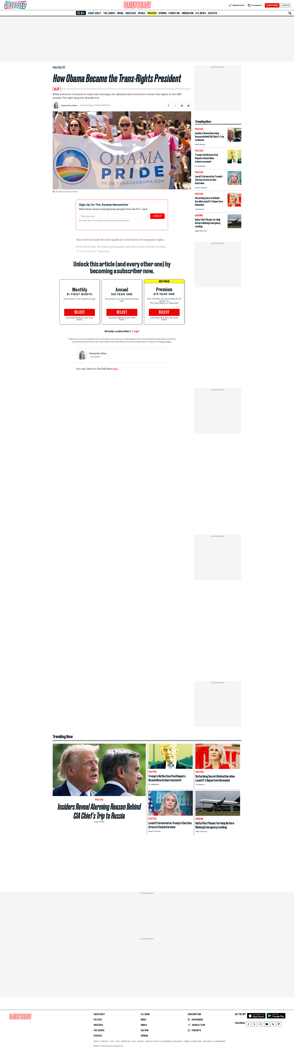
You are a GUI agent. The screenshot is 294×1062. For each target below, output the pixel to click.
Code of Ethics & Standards (158, 1041)
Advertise (125, 1041)
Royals (141, 13)
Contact (105, 1041)
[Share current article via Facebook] (168, 105)
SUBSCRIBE (272, 5)
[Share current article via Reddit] (188, 105)
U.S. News (201, 13)
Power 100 (174, 13)
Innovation (187, 13)
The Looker (109, 13)
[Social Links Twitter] (254, 1025)
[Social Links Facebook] (248, 1025)
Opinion (162, 13)
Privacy (140, 1041)
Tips (112, 1041)
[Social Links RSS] (272, 1025)
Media (120, 13)
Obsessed (130, 13)
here (115, 368)
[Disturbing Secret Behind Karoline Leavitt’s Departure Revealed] (234, 205)
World (144, 1025)
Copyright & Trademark (214, 1041)
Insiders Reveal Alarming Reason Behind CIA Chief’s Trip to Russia (99, 811)
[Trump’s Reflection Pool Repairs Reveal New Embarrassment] (234, 162)
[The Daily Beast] (137, 5)
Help (134, 1041)
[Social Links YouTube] (266, 1025)
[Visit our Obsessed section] (25, 5)
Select (79, 312)
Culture (145, 1030)
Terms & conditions (192, 1041)
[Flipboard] (279, 1025)
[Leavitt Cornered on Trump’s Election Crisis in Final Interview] (234, 184)
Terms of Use (111, 221)
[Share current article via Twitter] (175, 105)
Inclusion (177, 1041)
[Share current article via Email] (182, 105)
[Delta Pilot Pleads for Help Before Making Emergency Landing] (234, 227)
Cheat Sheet (94, 13)
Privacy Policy (124, 221)
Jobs (117, 1041)
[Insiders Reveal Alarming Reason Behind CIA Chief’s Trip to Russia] (234, 141)
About (96, 1041)
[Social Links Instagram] (260, 1025)
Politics (151, 13)
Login (135, 331)
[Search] (290, 13)
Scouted (212, 13)
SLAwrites (95, 357)
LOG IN (285, 5)
